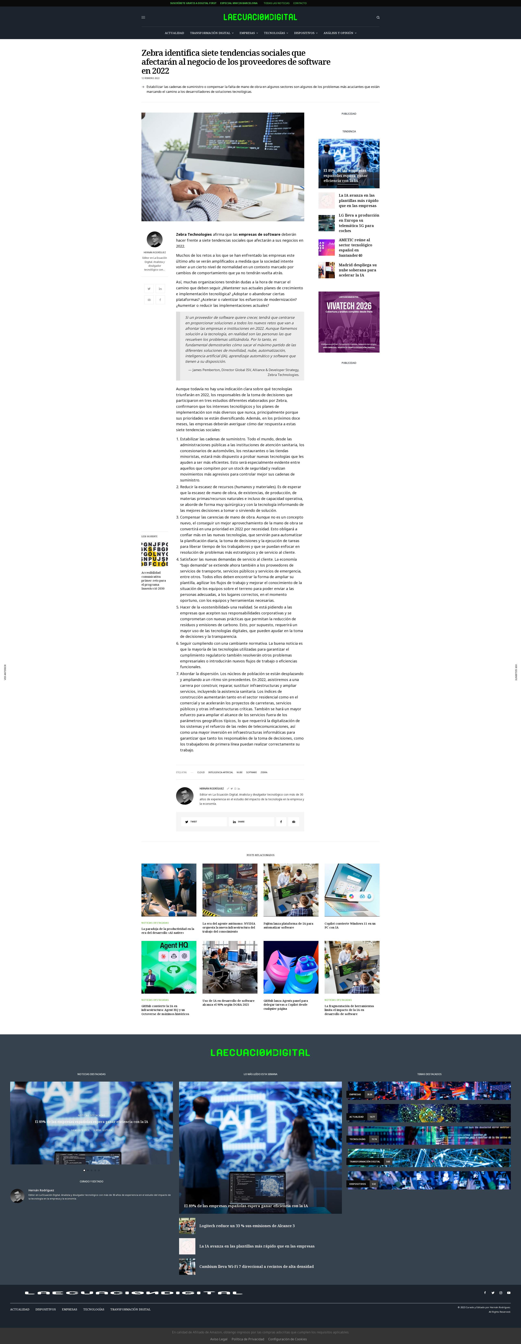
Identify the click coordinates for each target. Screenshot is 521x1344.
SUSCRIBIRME (181, 712)
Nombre (171, 668)
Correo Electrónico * (181, 653)
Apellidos (172, 684)
